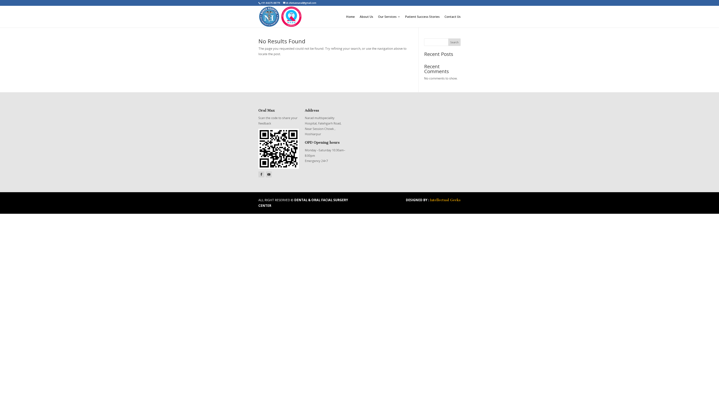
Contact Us (453, 17)
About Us (366, 17)
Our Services (387, 17)
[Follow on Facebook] (261, 174)
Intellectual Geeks (445, 200)
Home (350, 17)
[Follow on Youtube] (269, 174)
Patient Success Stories (422, 17)
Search (454, 42)
